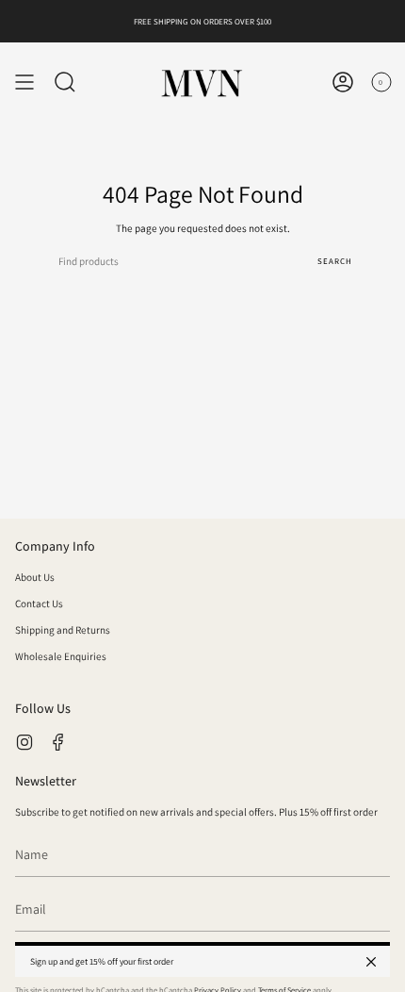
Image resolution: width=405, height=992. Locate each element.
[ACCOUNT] (343, 82)
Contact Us (39, 603)
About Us (35, 577)
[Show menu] (24, 82)
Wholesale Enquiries (60, 656)
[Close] (371, 961)
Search (334, 261)
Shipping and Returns (62, 630)
